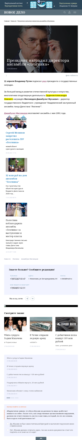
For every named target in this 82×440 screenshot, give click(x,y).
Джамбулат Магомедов (16, 113)
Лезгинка (16, 259)
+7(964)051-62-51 (17, 288)
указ (44, 81)
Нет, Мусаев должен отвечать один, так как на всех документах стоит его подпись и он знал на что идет (41, 431)
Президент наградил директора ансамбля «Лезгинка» (36, 21)
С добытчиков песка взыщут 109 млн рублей (25, 374)
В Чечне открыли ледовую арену (20, 366)
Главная (7, 21)
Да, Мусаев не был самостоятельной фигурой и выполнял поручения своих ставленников (42, 425)
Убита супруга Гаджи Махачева (19, 358)
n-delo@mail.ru (66, 279)
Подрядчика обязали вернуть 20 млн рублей (25, 383)
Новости (13, 21)
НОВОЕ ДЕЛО (14, 12)
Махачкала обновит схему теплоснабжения (24, 391)
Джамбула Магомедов (29, 259)
